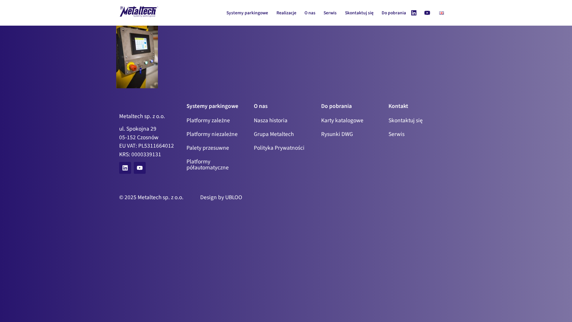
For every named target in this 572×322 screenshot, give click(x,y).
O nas (309, 13)
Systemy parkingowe (247, 13)
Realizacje (286, 13)
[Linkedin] (414, 13)
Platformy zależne (208, 120)
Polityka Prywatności (279, 148)
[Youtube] (427, 13)
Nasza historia (270, 120)
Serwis (330, 13)
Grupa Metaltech (274, 134)
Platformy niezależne (212, 134)
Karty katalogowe (342, 120)
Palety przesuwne (207, 148)
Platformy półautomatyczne (207, 164)
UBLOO (233, 197)
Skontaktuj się (359, 13)
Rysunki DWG (337, 134)
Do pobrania (394, 13)
